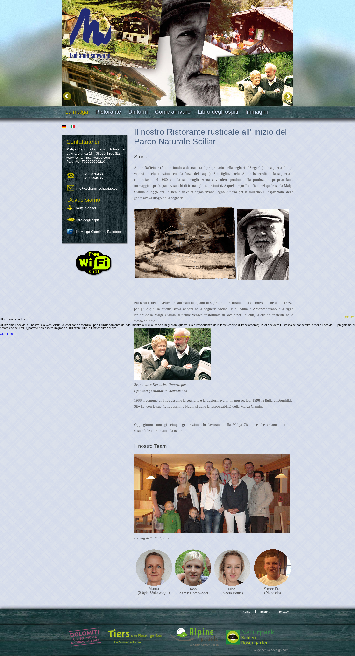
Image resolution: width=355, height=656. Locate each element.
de (347, 317)
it (352, 317)
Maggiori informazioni (178, 337)
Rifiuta (8, 334)
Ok (2, 334)
